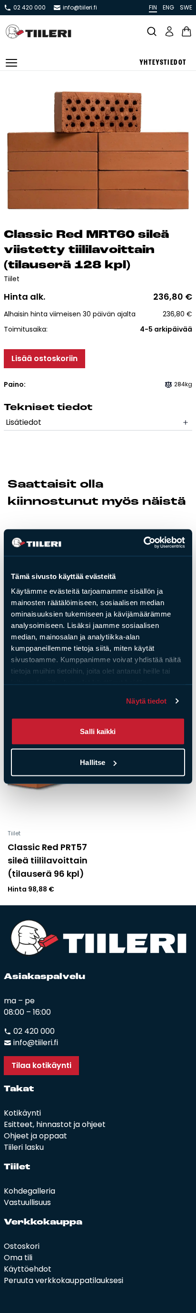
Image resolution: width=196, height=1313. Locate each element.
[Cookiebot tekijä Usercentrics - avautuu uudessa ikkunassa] (143, 543)
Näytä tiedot (146, 701)
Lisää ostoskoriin (44, 358)
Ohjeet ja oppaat (35, 1135)
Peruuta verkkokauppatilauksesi (63, 1280)
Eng (168, 7)
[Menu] (11, 62)
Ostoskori (21, 1246)
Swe (186, 7)
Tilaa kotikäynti (41, 1065)
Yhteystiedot (162, 63)
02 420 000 (29, 7)
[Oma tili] (169, 31)
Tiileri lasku (24, 1147)
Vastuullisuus (27, 1202)
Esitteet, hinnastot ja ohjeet (55, 1124)
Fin (153, 7)
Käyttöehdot (27, 1269)
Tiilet (12, 279)
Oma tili (18, 1257)
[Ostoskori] (186, 31)
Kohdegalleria (29, 1191)
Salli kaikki (98, 731)
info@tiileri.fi (80, 7)
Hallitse (92, 762)
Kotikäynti (22, 1112)
